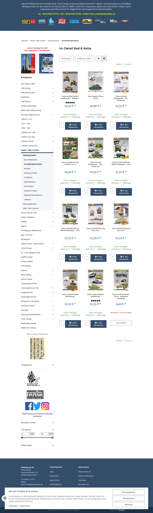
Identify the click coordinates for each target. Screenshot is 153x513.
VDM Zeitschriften (28, 92)
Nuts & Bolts (29, 186)
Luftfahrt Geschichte (29, 146)
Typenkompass (30, 182)
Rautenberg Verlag (28, 323)
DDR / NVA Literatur (31, 208)
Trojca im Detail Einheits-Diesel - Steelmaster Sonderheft (121, 296)
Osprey (24, 270)
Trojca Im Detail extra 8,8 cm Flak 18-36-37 (70, 163)
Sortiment (82, 480)
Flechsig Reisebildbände (31, 314)
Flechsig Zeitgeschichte (30, 115)
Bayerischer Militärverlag (31, 110)
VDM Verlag (25, 88)
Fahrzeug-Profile (30, 173)
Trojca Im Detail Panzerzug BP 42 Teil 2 (121, 229)
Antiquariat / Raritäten (30, 301)
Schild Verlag (26, 248)
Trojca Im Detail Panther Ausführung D (95, 295)
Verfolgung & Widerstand (31, 230)
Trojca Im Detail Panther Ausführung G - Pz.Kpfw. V (70, 97)
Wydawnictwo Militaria (33, 195)
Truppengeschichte (29, 283)
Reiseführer (25, 239)
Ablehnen (129, 505)
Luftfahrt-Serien (27, 141)
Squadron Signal (30, 190)
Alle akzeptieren (128, 492)
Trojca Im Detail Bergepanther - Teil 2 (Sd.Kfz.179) (95, 164)
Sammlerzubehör (28, 306)
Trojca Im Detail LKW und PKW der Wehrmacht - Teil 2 (70, 229)
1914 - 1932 (25, 123)
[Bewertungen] (70, 102)
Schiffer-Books (27, 257)
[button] (98, 58)
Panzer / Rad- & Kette (30, 150)
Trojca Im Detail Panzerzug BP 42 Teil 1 (96, 229)
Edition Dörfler (27, 261)
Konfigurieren (128, 498)
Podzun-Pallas (26, 279)
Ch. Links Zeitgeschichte (30, 252)
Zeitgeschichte (27, 292)
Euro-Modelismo (30, 160)
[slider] (22, 437)
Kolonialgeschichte (28, 297)
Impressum (54, 476)
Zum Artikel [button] (121, 323)
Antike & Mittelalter (29, 106)
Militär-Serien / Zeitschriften (32, 244)
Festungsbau (26, 266)
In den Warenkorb (73, 125)
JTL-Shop (121, 510)
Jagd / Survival (26, 235)
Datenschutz (55, 480)
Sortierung (65, 58)
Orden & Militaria (28, 217)
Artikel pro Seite (83, 58)
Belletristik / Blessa (28, 328)
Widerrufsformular (85, 476)
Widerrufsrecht (84, 472)
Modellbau (25, 97)
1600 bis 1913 (26, 119)
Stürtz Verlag (26, 319)
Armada (27, 168)
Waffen (24, 221)
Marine (24, 226)
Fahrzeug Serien (29, 155)
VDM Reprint (26, 101)
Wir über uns (83, 484)
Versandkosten (56, 484)
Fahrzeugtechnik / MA (29, 288)
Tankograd (28, 177)
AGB (51, 472)
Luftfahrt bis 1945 (28, 132)
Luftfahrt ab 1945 (28, 137)
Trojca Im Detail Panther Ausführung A (70, 295)
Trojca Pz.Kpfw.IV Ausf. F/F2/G (96, 97)
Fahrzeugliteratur (30, 204)
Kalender (24, 310)
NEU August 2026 (28, 84)
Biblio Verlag (26, 275)
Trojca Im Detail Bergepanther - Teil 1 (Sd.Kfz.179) (121, 98)
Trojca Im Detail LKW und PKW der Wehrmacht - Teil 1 (121, 163)
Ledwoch (27, 199)
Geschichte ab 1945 (29, 213)
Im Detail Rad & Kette (33, 164)
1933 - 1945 (25, 128)
